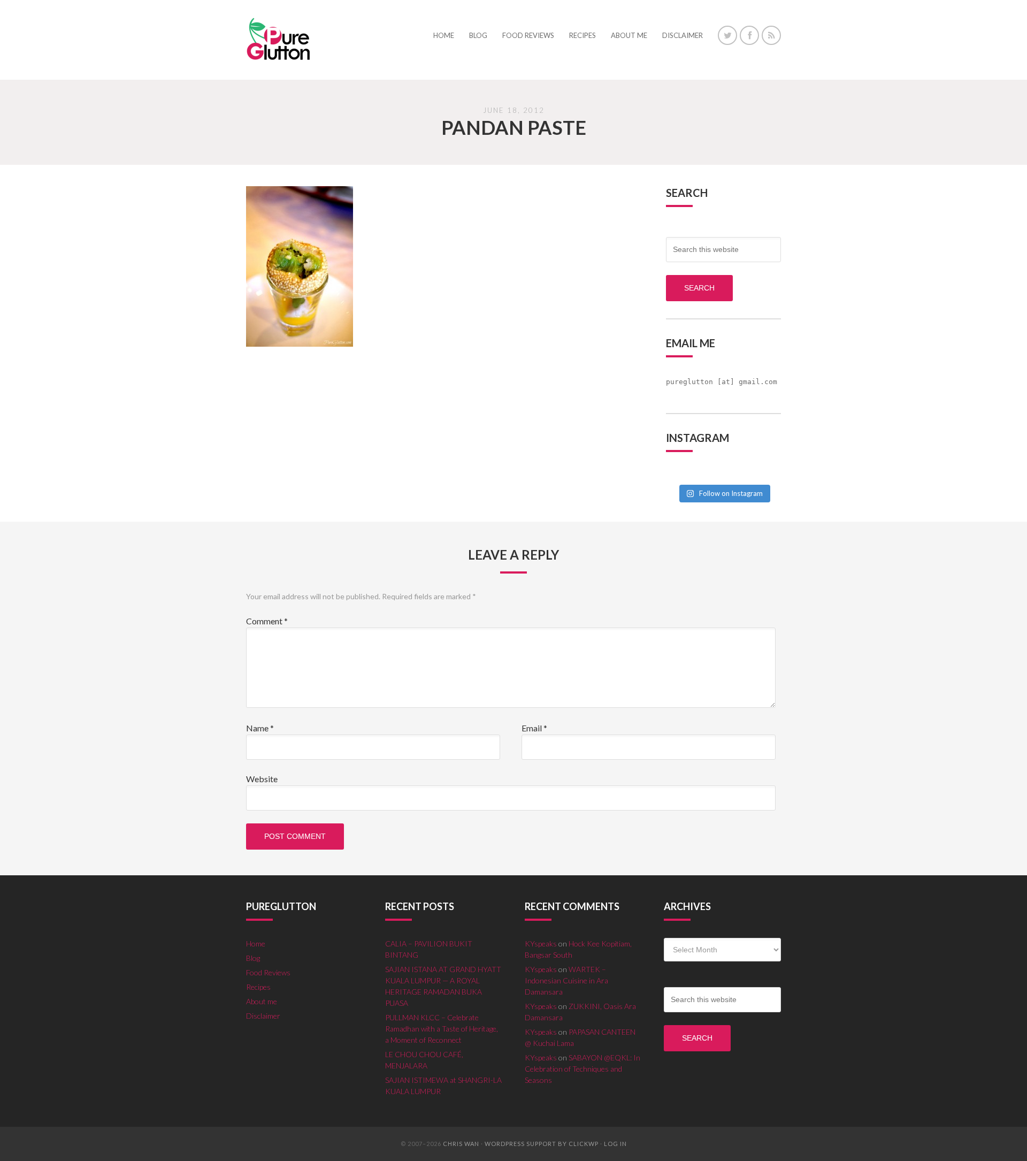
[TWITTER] (727, 35)
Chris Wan (461, 1143)
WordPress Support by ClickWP (542, 1143)
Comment (267, 621)
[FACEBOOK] (749, 35)
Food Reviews (268, 972)
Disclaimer (263, 1015)
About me (261, 1001)
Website (262, 779)
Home (255, 943)
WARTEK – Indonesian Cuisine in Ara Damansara (566, 980)
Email (534, 728)
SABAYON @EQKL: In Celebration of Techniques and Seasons (582, 1068)
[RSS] (771, 35)
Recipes (258, 986)
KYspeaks (541, 943)
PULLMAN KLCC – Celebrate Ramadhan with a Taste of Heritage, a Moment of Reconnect (441, 1028)
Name (260, 728)
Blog (253, 958)
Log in (615, 1143)
